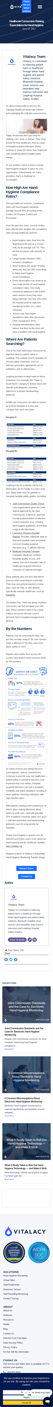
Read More (9, 1049)
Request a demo (14, 853)
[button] (39, 6)
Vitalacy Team (16, 904)
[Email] (34, 940)
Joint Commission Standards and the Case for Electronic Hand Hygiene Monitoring (24, 1031)
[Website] (30, 940)
